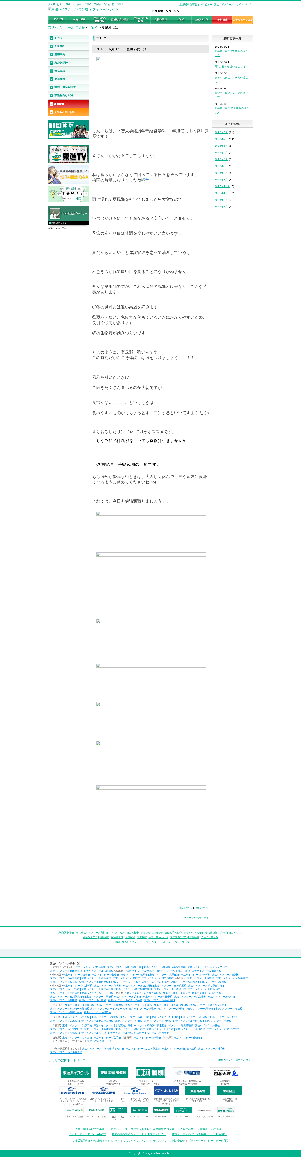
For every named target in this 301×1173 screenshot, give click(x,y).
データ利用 (222, 1140)
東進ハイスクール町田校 (63, 1000)
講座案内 (104, 937)
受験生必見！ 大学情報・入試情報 (200, 1129)
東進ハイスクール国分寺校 (206, 993)
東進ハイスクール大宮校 (104, 1017)
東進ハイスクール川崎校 (138, 1005)
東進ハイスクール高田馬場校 (66, 970)
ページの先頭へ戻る (198, 917)
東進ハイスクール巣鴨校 (155, 981)
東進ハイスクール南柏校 (121, 1032)
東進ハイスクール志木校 (63, 1020)
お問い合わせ (177, 1140)
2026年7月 (221, 139)
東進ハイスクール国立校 (176, 993)
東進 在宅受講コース (99, 1041)
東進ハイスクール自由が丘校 (97, 989)
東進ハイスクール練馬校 (212, 981)
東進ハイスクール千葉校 (160, 1029)
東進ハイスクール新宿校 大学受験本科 (164, 967)
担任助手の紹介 (173, 932)
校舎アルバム (236, 932)
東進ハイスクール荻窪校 (63, 981)
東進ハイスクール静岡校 (147, 1037)
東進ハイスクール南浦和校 (188, 1020)
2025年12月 (222, 186)
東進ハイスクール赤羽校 (140, 970)
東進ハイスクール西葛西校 (96, 978)
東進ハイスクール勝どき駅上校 (124, 967)
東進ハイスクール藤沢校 (228, 1008)
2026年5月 (221, 152)
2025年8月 (221, 206)
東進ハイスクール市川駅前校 (110, 1025)
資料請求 (194, 937)
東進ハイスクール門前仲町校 (158, 978)
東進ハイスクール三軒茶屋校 (170, 985)
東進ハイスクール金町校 (105, 974)
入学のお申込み (209, 937)
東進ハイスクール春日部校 (135, 1017)
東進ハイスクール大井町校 (77, 985)
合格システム (90, 937)
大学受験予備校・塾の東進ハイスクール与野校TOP (85, 932)
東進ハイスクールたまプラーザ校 (108, 1008)
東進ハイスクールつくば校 (77, 1037)
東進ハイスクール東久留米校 (190, 996)
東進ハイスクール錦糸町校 (195, 974)
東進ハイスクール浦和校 (75, 1017)
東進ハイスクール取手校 (107, 1037)
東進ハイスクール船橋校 (63, 1032)
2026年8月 (221, 132)
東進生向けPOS (179, 937)
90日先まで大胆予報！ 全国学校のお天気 (149, 1129)
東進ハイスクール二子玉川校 (97, 993)
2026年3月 (221, 166)
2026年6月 (221, 145)
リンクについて (157, 1140)
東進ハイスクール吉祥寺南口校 (144, 993)
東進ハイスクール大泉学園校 (232, 978)
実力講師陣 (117, 937)
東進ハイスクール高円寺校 (94, 981)
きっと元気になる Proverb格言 (87, 1134)
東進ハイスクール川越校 (193, 1017)
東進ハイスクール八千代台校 (153, 1032)
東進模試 (142, 937)
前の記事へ (185, 907)
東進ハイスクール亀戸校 (134, 974)
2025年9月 (221, 199)
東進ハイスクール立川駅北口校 (67, 996)
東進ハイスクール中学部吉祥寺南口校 (103, 1048)
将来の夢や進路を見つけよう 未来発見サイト (139, 1134)
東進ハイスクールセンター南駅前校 (69, 1008)
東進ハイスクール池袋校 (200, 978)
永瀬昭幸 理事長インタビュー (195, 4)
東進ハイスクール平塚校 (200, 1008)
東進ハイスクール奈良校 (187, 1037)
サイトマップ (243, 4)
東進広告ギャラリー (59, 223)
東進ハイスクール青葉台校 (79, 1005)
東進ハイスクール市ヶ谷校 (90, 967)
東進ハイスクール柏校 (207, 1025)
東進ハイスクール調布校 (127, 996)
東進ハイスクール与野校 (217, 1020)
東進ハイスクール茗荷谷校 (206, 970)
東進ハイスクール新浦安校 (98, 1029)
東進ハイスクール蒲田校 (107, 985)
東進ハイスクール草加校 (128, 1020)
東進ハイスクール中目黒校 (65, 993)
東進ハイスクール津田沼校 (190, 1029)
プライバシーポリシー (200, 1140)
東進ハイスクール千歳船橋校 (204, 989)
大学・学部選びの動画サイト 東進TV (97, 1129)
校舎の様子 (133, 932)
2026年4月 (221, 159)
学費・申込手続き (158, 937)
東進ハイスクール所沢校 (157, 1020)
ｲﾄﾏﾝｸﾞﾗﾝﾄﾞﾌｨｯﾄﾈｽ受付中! (72, 1104)
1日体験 (115, 942)
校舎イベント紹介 (193, 932)
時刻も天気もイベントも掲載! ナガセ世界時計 (199, 1134)
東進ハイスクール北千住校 (164, 974)
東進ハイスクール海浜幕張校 (177, 1025)
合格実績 (130, 937)
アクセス (120, 932)
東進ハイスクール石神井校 (125, 981)
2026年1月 (221, 179)
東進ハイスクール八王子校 (157, 996)
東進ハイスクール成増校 (184, 981)
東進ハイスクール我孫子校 (77, 1025)
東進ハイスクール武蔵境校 (159, 1000)
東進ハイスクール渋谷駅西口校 (205, 985)
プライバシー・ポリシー (159, 942)
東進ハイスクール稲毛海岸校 (144, 1025)
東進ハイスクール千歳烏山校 (170, 989)
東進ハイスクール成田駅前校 (223, 1029)
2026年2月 (221, 172)
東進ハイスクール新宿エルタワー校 (207, 967)
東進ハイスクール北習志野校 (66, 1029)
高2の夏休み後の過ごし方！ (231, 66)
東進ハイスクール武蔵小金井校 (125, 1000)
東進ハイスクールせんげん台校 (96, 1020)
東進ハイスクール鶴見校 (142, 1008)
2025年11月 (222, 193)
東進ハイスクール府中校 (221, 996)
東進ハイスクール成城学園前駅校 (133, 989)
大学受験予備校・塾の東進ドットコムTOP (96, 1140)
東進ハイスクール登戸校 (171, 1008)
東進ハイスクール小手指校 (224, 1017)
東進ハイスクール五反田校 (138, 985)
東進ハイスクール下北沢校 (65, 989)
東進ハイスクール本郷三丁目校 (173, 970)
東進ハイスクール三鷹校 (92, 1000)
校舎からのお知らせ (152, 932)
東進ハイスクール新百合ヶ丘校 (207, 1005)
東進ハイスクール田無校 (99, 996)
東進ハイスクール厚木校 (109, 1005)
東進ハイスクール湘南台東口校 (171, 1005)
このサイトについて (134, 1140)
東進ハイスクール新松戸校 (130, 1029)
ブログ (93, 27)
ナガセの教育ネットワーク (67, 1060)
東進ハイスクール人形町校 (98, 970)
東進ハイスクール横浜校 (97, 1012)
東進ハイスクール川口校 (165, 1017)
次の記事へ (202, 907)
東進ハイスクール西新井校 (65, 978)
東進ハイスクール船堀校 (126, 978)
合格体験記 (211, 932)
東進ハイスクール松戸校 (92, 1032)
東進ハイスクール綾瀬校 (76, 974)
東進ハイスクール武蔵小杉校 (66, 1012)
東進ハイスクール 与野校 (66, 27)
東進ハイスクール (224, 4)
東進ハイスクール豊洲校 (225, 974)
